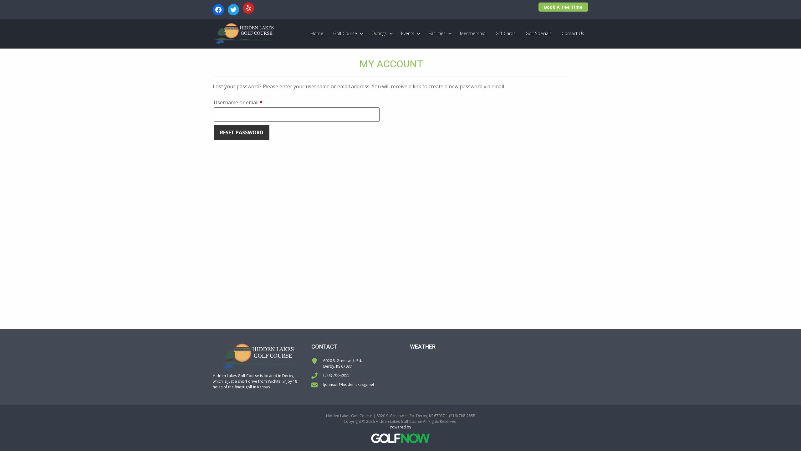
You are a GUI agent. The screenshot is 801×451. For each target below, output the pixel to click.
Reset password (241, 132)
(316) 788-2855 (336, 375)
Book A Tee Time (563, 7)
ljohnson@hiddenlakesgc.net (348, 384)
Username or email (248, 102)
